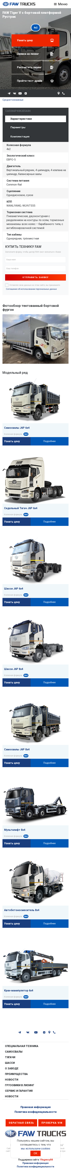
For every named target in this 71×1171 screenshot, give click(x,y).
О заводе (11, 1068)
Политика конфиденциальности (35, 1111)
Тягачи (10, 1057)
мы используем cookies (35, 1148)
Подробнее (49, 441)
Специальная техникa (21, 1046)
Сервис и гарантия (19, 1090)
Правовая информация (35, 1107)
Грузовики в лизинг (19, 1085)
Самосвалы (13, 1051)
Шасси (10, 1062)
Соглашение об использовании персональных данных (31, 289)
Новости (11, 1079)
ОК (35, 1153)
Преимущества (16, 1074)
